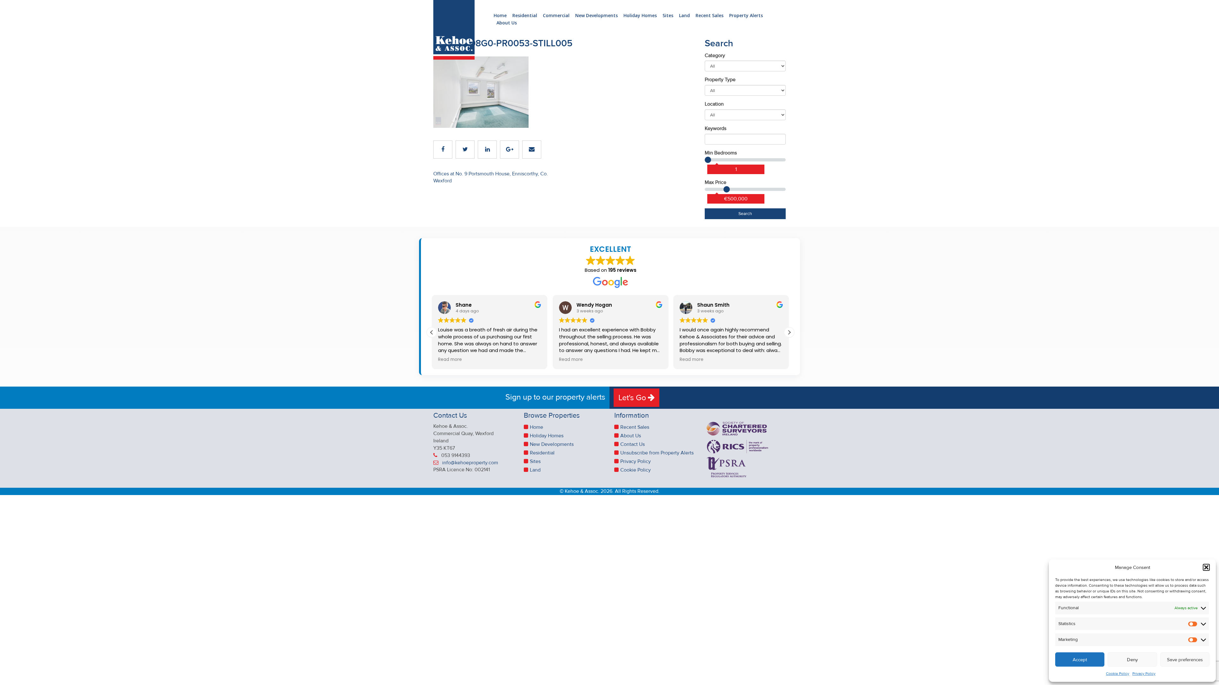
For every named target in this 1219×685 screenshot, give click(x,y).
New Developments (596, 15)
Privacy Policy (1144, 673)
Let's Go (633, 397)
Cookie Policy (1117, 673)
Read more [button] (450, 359)
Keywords (715, 128)
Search (745, 213)
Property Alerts (746, 15)
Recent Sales (709, 15)
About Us (506, 23)
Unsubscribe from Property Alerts (657, 453)
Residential (524, 15)
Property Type (720, 79)
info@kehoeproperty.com (470, 463)
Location (714, 104)
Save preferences (1185, 659)
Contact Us (632, 444)
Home (500, 15)
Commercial (556, 15)
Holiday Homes (640, 15)
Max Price (715, 182)
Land (684, 15)
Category (715, 55)
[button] (1206, 567)
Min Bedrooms (721, 153)
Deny (1132, 659)
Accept (1080, 659)
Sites (668, 15)
